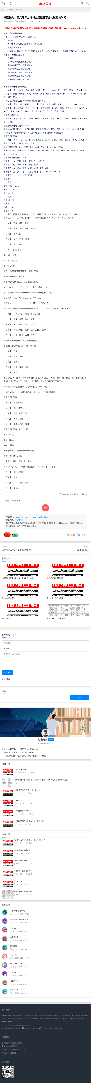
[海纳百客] (45, 5)
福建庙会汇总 (83, 549)
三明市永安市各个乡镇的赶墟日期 (16, 549)
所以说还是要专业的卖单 (19, 919)
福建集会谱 (16, 500)
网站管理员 (19, 520)
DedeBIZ (22, 1025)
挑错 (71, 494)
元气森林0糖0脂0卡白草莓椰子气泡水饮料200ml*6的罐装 (25, 756)
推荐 (79, 494)
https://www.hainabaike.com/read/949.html (32, 517)
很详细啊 (13, 946)
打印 (86, 494)
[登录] (82, 4)
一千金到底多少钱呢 (17, 911)
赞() (8, 535)
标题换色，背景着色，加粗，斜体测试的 (19, 752)
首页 (3, 9)
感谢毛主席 (14, 981)
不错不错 (13, 955)
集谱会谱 (10, 9)
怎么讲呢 (13, 928)
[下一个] (88, 490)
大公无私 (13, 972)
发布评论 (7, 672)
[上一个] (2, 490)
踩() (16, 535)
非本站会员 (14, 937)
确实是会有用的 (16, 963)
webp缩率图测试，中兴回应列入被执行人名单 (21, 749)
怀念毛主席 (14, 990)
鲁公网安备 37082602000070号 (51, 1029)
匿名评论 (7, 648)
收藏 (64, 494)
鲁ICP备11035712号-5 (31, 1029)
